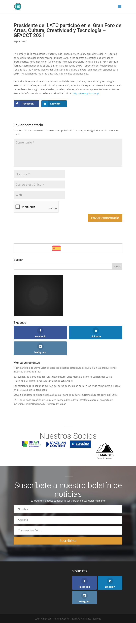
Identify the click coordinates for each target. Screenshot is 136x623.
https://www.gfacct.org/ (86, 93)
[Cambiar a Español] (56, 248)
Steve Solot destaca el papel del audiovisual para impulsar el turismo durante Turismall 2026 (65, 394)
